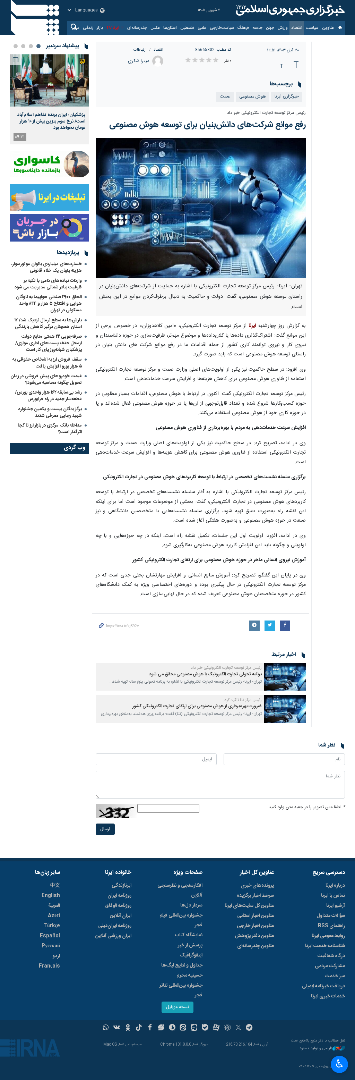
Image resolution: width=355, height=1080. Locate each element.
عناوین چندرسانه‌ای (255, 946)
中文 (55, 885)
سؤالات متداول (331, 916)
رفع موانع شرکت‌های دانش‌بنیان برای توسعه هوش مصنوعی (207, 125)
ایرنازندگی (121, 885)
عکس (155, 27)
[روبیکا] (227, 1028)
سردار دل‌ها (191, 905)
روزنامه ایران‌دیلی (114, 926)
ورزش (283, 27)
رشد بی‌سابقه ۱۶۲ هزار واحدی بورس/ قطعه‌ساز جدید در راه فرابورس (48, 396)
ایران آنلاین (120, 916)
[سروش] (172, 1028)
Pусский (51, 946)
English (51, 896)
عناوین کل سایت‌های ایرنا (249, 906)
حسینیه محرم (189, 975)
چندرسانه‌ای (137, 27)
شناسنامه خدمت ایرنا (325, 946)
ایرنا (289, 10)
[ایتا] (183, 1028)
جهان (270, 27)
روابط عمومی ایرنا (328, 936)
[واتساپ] (106, 1028)
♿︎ (340, 1063)
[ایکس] (238, 1028)
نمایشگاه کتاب (188, 935)
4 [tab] (16, 46)
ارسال (105, 829)
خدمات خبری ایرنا (328, 996)
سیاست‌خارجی (222, 27)
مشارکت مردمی (330, 966)
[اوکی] (127, 1028)
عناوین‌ (328, 27)
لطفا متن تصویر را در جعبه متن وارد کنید (307, 807)
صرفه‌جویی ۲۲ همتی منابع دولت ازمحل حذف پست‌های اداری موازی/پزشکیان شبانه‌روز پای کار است (48, 343)
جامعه (257, 27)
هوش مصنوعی (252, 96)
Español (50, 936)
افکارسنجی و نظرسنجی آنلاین (179, 890)
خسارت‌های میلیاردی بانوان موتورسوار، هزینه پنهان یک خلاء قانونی (46, 267)
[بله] (205, 1028)
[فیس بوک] (150, 1028)
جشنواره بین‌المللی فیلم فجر (180, 920)
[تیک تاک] (139, 1028)
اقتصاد (296, 27)
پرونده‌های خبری (257, 885)
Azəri (54, 916)
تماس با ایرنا (333, 896)
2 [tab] (31, 46)
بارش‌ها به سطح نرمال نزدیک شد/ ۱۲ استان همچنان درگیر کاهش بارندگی (48, 324)
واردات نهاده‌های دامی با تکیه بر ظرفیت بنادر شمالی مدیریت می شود (48, 284)
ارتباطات (140, 50)
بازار (100, 27)
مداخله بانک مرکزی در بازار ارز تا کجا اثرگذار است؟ (50, 429)
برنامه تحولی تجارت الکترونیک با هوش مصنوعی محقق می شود (205, 674)
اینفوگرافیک (191, 955)
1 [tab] (38, 46)
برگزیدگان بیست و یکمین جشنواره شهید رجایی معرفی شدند (50, 412)
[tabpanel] (49, 99)
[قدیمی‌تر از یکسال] (285, 677)
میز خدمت (335, 976)
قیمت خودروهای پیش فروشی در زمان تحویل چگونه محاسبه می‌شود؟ (46, 379)
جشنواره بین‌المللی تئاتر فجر (180, 990)
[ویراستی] (161, 1028)
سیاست (312, 27)
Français (49, 966)
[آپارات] (216, 1028)
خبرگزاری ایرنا (287, 96)
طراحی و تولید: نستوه (316, 1049)
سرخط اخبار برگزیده (255, 896)
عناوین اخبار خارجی (255, 926)
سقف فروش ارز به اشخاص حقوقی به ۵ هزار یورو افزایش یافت (47, 363)
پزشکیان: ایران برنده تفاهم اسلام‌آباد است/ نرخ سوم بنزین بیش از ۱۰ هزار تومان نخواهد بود (51, 121)
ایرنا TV (112, 27)
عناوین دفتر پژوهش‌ (254, 936)
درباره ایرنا (335, 885)
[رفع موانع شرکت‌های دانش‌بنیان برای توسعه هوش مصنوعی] (201, 208)
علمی (202, 27)
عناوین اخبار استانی (255, 916)
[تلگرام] (249, 1028)
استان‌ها (170, 27)
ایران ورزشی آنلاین (113, 936)
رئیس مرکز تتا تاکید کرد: (242, 700)
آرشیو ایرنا (335, 906)
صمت (225, 96)
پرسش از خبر (190, 945)
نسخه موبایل (177, 1007)
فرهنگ (243, 27)
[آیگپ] (194, 1028)
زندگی (88, 27)
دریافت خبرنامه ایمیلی (323, 986)
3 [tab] (23, 46)
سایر (75, 27)
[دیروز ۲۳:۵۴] (49, 80)
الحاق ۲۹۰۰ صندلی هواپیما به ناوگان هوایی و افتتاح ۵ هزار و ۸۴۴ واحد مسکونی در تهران (49, 303)
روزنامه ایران (119, 896)
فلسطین (187, 27)
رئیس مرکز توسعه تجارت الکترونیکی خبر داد (266, 113)
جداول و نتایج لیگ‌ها (181, 965)
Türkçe (51, 926)
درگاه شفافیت (331, 956)
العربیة (54, 906)
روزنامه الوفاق (118, 906)
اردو (56, 956)
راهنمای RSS (331, 926)
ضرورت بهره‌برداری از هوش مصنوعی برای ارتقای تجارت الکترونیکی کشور (197, 706)
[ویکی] (116, 1028)
